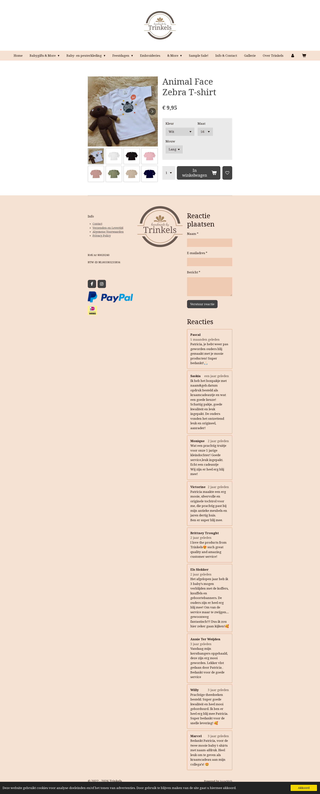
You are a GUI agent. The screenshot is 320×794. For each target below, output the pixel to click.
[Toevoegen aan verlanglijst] (227, 172)
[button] (96, 156)
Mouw (170, 141)
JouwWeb (226, 781)
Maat (201, 123)
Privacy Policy (102, 235)
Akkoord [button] (304, 788)
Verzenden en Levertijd (108, 227)
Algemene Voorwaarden (108, 231)
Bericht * (193, 272)
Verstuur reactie (202, 304)
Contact (97, 223)
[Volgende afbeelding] (152, 111)
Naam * (193, 234)
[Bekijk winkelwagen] (304, 55)
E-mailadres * (197, 253)
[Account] (292, 55)
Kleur (170, 123)
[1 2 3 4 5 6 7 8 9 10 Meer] (168, 172)
